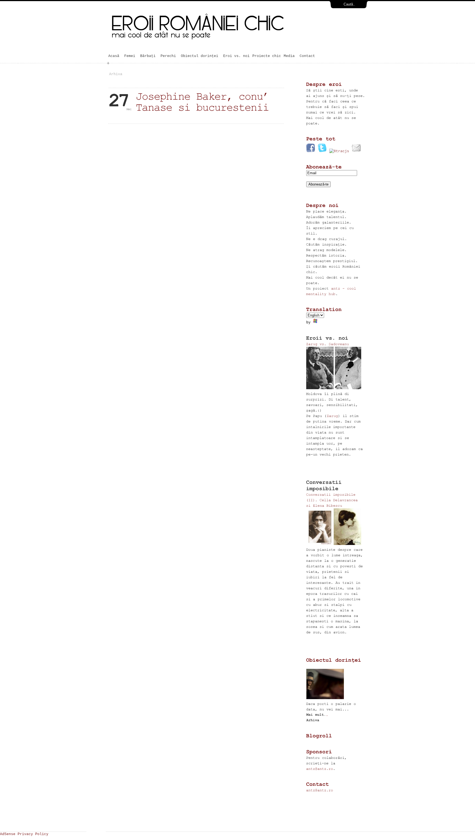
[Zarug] (332, 416)
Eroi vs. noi (236, 56)
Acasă (114, 56)
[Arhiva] (312, 720)
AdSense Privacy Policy (24, 834)
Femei (130, 56)
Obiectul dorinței (199, 56)
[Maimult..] (317, 715)
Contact (307, 56)
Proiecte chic (266, 56)
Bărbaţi (149, 56)
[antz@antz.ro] (319, 769)
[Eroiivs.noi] (327, 338)
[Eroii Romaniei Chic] (230, 45)
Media (290, 56)
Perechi (168, 56)
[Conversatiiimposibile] (325, 485)
